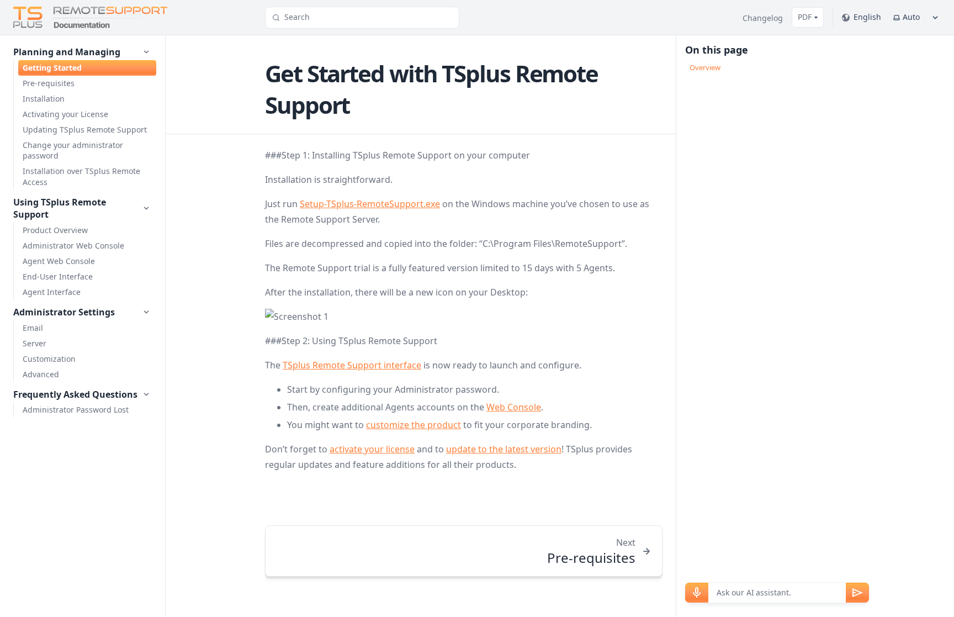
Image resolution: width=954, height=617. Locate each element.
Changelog (763, 18)
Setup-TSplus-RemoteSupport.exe (370, 204)
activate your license (372, 449)
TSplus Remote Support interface (352, 365)
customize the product (413, 425)
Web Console (513, 407)
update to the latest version (503, 449)
